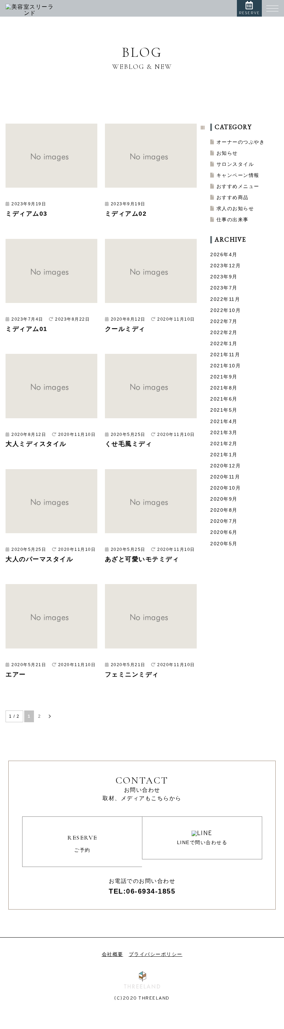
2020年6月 (224, 532)
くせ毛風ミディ (128, 443)
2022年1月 (224, 343)
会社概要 (112, 954)
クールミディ (125, 328)
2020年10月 (225, 488)
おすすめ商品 (232, 197)
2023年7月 (224, 287)
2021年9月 (224, 376)
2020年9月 (224, 499)
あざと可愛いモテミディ (142, 559)
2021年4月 (224, 421)
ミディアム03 (26, 213)
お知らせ (227, 153)
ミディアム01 (26, 328)
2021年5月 (224, 410)
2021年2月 (224, 443)
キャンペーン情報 (237, 175)
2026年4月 (224, 254)
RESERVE (249, 13)
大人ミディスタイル (36, 443)
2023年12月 (225, 265)
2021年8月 (224, 388)
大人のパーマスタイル (39, 559)
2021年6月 (224, 399)
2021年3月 (224, 432)
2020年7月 (224, 521)
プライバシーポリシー (156, 954)
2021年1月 (224, 454)
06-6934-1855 (150, 891)
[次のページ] (50, 716)
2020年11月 (225, 477)
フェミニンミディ (132, 674)
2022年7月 (224, 321)
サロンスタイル (235, 164)
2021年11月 (225, 354)
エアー (16, 674)
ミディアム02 (126, 213)
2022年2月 (224, 332)
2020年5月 (224, 543)
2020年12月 (225, 465)
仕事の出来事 (232, 219)
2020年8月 (224, 510)
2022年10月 (225, 310)
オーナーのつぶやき (240, 142)
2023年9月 (224, 276)
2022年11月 (225, 299)
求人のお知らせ (235, 208)
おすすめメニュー (237, 186)
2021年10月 (225, 365)
